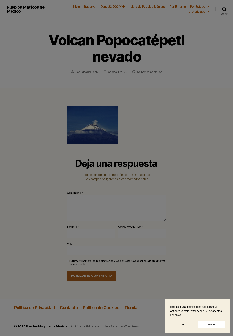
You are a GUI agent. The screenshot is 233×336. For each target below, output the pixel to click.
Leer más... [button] (176, 315)
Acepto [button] (211, 324)
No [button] (183, 324)
